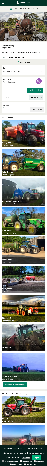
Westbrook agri (10, 82)
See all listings (36, 97)
